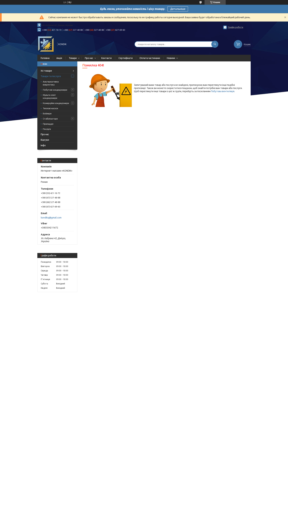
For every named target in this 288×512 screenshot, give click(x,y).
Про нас (89, 58)
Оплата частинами (150, 58)
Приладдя (48, 124)
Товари (73, 58)
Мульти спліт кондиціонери (50, 96)
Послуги (47, 129)
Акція (59, 58)
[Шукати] (214, 44)
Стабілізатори (50, 118)
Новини (171, 58)
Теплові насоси (50, 108)
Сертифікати (125, 58)
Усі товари (46, 70)
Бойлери (47, 113)
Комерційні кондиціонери (56, 103)
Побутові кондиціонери (55, 90)
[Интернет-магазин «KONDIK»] (45, 44)
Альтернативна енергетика (51, 83)
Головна (45, 58)
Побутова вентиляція (222, 91)
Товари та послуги (51, 76)
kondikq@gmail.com (51, 217)
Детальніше (177, 8)
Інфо (43, 145)
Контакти (106, 58)
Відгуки (45, 140)
